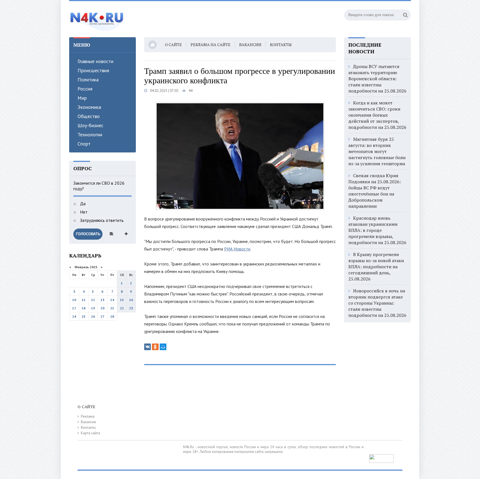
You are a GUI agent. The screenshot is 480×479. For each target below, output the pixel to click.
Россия (85, 89)
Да (82, 203)
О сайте (173, 44)
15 (122, 300)
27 (102, 316)
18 (84, 308)
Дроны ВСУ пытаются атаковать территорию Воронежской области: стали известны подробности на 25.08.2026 (377, 78)
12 (93, 300)
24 (74, 316)
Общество (89, 116)
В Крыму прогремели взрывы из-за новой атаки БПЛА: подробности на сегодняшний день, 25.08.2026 (376, 266)
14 (112, 300)
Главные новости (95, 61)
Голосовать (88, 234)
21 (112, 308)
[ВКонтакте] (147, 346)
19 (93, 308)
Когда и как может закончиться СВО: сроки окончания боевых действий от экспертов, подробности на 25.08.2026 (377, 115)
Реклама (87, 416)
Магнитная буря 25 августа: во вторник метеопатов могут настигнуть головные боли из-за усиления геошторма (377, 151)
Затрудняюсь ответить (101, 220)
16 (131, 300)
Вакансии (250, 44)
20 (102, 308)
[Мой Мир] (163, 346)
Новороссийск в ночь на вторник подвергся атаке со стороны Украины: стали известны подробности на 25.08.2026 (377, 303)
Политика (88, 79)
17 (74, 308)
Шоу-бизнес (90, 125)
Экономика (89, 107)
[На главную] (97, 19)
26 (93, 316)
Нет (83, 212)
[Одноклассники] (155, 346)
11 (84, 300)
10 (74, 300)
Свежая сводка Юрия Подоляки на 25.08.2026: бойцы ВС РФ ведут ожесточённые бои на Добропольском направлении (374, 190)
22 (122, 308)
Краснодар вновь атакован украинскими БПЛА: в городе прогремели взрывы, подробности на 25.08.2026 (377, 230)
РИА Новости (237, 249)
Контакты (281, 44)
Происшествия (93, 70)
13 (102, 300)
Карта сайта (90, 433)
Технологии (90, 134)
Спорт (84, 144)
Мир (82, 98)
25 (84, 316)
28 (112, 316)
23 (131, 308)
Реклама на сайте (211, 44)
